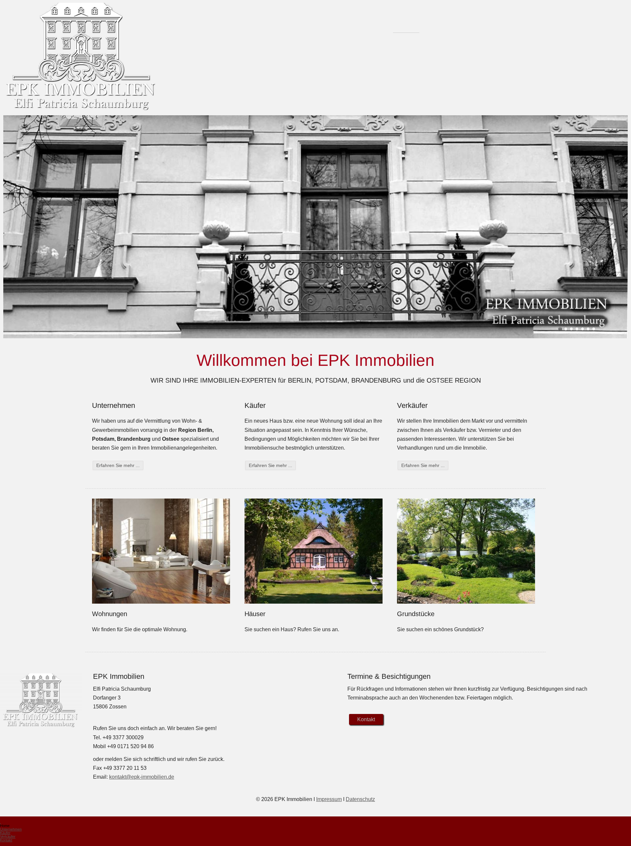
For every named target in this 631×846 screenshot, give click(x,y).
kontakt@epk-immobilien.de (141, 777)
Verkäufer (519, 20)
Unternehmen (445, 20)
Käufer (485, 20)
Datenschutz (360, 799)
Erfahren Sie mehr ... (118, 465)
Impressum (329, 799)
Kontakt (554, 20)
